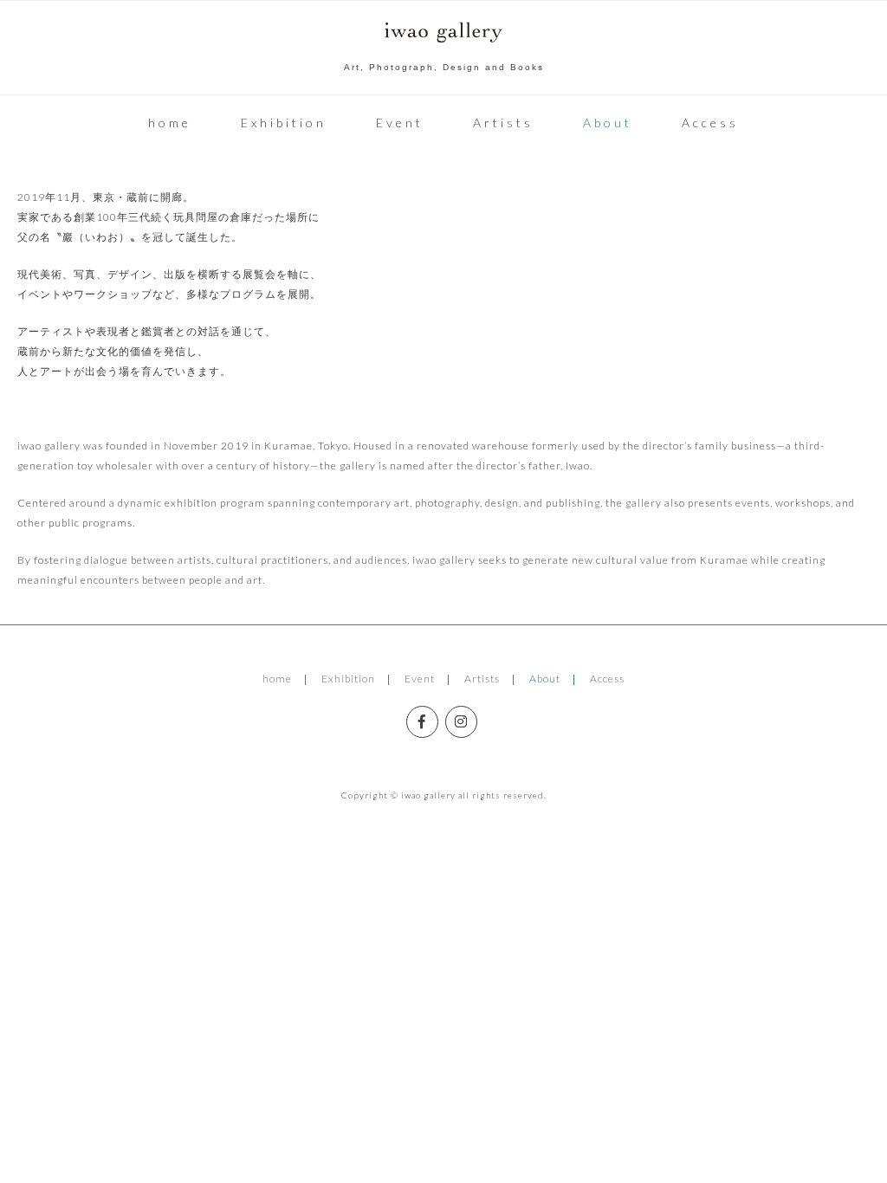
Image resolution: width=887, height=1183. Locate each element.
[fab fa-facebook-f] (422, 722)
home (169, 122)
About (607, 122)
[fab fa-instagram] (461, 722)
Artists (503, 122)
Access (710, 122)
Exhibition (284, 122)
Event (400, 122)
